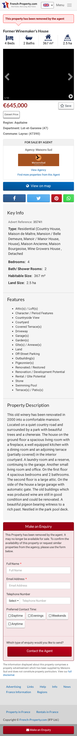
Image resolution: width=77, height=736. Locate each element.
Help (43, 686)
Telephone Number (18, 594)
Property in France (18, 712)
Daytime (17, 616)
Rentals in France (47, 712)
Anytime (17, 624)
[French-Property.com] (18, 5)
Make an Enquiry (40, 729)
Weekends (59, 616)
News (67, 686)
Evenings (37, 616)
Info (54, 686)
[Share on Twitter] (38, 198)
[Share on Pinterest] (56, 198)
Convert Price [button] (11, 114)
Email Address (15, 579)
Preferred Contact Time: (21, 609)
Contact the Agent (40, 651)
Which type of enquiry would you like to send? (35, 642)
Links (30, 686)
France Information (18, 692)
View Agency (38, 169)
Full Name (12, 563)
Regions (42, 692)
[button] (6, 74)
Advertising (13, 686)
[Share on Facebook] (14, 198)
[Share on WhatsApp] (68, 198)
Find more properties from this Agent (38, 174)
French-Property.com (33, 719)
